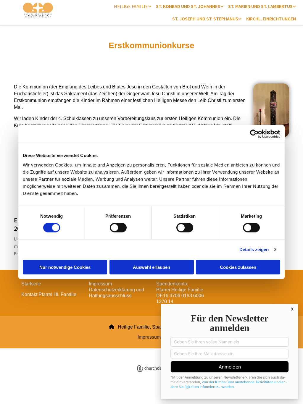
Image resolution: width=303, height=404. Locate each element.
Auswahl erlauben (151, 266)
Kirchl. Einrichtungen (271, 19)
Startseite (31, 283)
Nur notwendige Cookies (65, 266)
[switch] (118, 227)
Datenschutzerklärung (130, 352)
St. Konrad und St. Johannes (188, 6)
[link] (133, 6)
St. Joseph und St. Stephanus (205, 19)
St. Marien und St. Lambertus (260, 6)
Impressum (149, 337)
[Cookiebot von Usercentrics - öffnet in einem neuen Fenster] (254, 134)
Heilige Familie (131, 6)
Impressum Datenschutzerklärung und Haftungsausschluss (116, 289)
